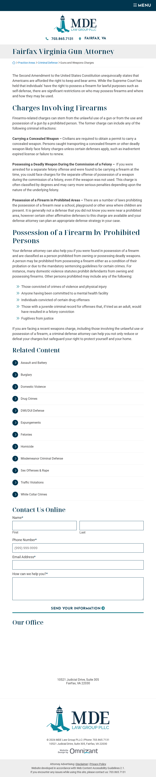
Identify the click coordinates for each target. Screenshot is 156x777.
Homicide (27, 446)
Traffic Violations (32, 482)
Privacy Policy (98, 764)
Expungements (31, 422)
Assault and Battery (34, 363)
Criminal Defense (48, 62)
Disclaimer (82, 764)
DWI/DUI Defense (32, 410)
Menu (144, 6)
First (15, 532)
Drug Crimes (29, 398)
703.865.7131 (62, 39)
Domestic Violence (33, 386)
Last (82, 532)
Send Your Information (75, 608)
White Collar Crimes (34, 494)
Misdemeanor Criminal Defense (42, 458)
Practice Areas (26, 62)
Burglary (26, 375)
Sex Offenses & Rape (35, 470)
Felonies (26, 434)
